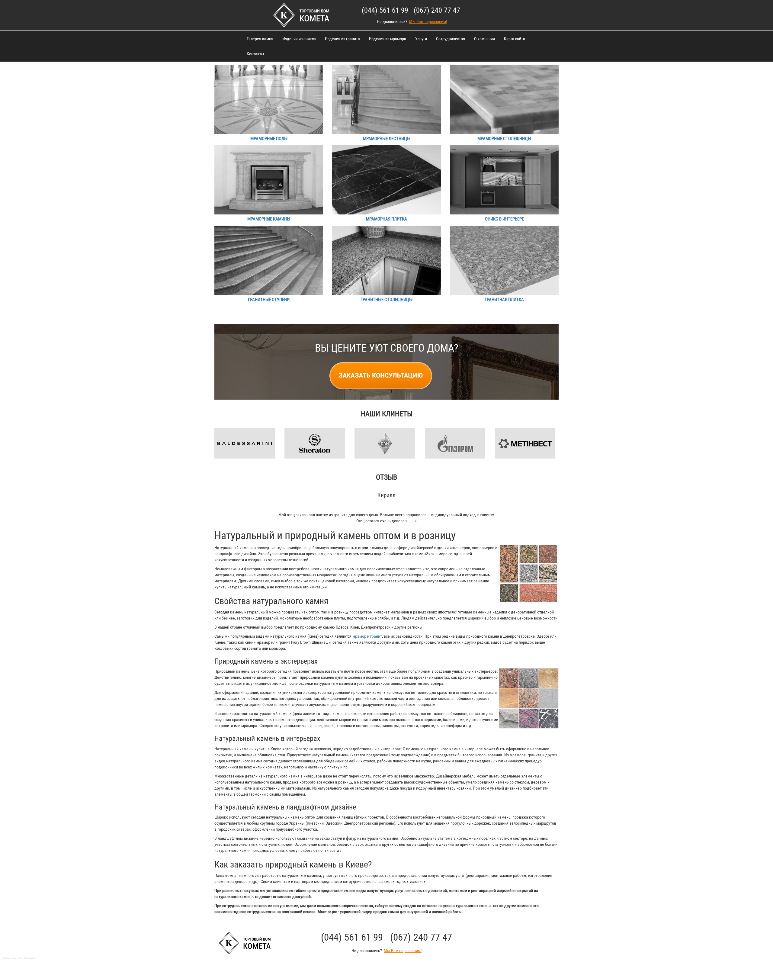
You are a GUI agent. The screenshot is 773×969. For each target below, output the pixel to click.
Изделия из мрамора (387, 38)
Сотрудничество (450, 38)
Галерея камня (260, 38)
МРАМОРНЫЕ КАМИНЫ (268, 219)
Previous (214, 433)
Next (559, 433)
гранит (376, 636)
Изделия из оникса (299, 38)
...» (414, 520)
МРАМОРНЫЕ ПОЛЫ (268, 138)
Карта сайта (514, 38)
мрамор (359, 636)
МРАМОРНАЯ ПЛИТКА (386, 219)
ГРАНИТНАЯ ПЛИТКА (504, 299)
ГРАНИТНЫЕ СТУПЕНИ (269, 299)
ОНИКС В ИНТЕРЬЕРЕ (504, 219)
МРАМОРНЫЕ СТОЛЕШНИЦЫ (504, 138)
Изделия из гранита (342, 38)
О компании (484, 38)
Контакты (255, 53)
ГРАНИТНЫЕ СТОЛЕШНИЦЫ (386, 299)
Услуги (421, 38)
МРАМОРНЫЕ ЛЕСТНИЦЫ (386, 138)
